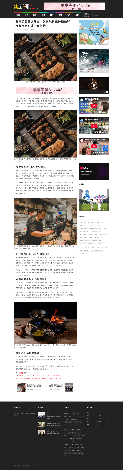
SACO (97, 222)
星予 (81, 237)
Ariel (88, 222)
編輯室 (32, 29)
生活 (26, 15)
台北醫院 (99, 225)
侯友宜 (86, 225)
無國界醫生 (94, 240)
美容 (60, 15)
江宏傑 (81, 240)
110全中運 (82, 222)
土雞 (105, 228)
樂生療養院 (96, 237)
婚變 (100, 231)
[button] (94, 85)
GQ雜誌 (92, 222)
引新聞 (21, 373)
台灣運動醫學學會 (93, 228)
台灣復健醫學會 (83, 228)
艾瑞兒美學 (86, 247)
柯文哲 (90, 237)
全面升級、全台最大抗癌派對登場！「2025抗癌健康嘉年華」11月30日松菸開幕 (56, 386)
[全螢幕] (107, 92)
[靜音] (104, 92)
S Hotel (102, 222)
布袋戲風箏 (90, 234)
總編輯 (101, 203)
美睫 (81, 247)
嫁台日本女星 (83, 234)
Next (108, 200)
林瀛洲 (85, 237)
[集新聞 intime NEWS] (28, 5)
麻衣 (87, 253)
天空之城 (86, 231)
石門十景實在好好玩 (91, 244)
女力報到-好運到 (93, 231)
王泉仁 (100, 240)
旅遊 (43, 15)
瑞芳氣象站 (82, 244)
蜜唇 (98, 247)
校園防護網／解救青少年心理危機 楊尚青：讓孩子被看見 (53, 425)
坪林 (81, 231)
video (81, 225)
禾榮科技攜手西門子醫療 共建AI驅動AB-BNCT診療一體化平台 (53, 433)
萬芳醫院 (93, 247)
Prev (80, 200)
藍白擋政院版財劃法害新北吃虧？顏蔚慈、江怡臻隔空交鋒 (34, 385)
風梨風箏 (82, 253)
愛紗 (96, 234)
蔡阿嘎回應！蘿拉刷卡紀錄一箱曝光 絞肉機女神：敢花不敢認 (37, 376)
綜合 (88, 422)
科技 (51, 15)
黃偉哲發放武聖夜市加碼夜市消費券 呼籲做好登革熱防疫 (94, 199)
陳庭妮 (91, 250)
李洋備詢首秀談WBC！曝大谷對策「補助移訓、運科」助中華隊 (38, 378)
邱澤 (81, 250)
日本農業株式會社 (103, 234)
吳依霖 (100, 228)
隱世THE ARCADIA (99, 250)
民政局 (102, 237)
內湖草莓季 (92, 225)
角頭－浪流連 (104, 247)
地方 (68, 15)
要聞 (18, 15)
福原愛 (99, 244)
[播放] (81, 92)
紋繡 (104, 244)
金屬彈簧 (86, 250)
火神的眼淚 (87, 240)
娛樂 (35, 15)
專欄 (77, 15)
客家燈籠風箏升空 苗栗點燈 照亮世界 (53, 417)
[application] (94, 85)
